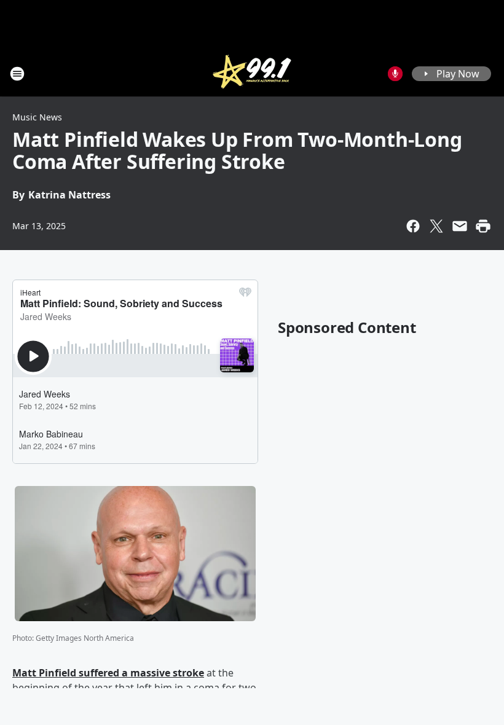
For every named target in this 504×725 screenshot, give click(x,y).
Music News (37, 117)
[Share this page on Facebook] (413, 226)
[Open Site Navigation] (17, 73)
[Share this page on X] (436, 226)
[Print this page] (483, 226)
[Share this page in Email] (459, 226)
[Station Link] (252, 73)
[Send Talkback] (395, 73)
